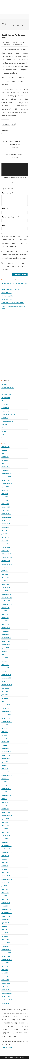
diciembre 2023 (6, 554)
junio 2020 (4, 695)
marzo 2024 (5, 544)
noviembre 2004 (6, 953)
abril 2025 (4, 500)
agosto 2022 (5, 607)
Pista (3, 428)
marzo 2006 (5, 899)
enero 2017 (4, 745)
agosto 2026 (5, 447)
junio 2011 (4, 802)
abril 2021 (4, 661)
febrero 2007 (5, 876)
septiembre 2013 (6, 775)
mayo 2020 (5, 698)
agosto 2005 (5, 923)
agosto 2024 (5, 527)
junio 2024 (4, 534)
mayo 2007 (4, 866)
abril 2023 (4, 581)
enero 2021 (4, 671)
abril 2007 (4, 869)
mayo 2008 (5, 825)
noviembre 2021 (6, 638)
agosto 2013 (5, 778)
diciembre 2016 (6, 748)
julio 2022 (4, 611)
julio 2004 (4, 966)
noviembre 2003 (6, 993)
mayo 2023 (5, 577)
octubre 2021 (5, 641)
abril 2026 (4, 460)
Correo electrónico (10, 217)
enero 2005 (5, 946)
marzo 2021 (5, 664)
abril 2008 (4, 829)
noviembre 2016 (6, 752)
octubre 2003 (5, 996)
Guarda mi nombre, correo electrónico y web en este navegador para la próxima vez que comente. (14, 241)
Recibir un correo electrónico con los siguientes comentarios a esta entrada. (14, 254)
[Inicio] (1, 25)
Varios (3, 438)
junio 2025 (4, 493)
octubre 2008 (5, 812)
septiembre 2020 (6, 685)
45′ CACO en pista (7, 296)
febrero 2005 (5, 943)
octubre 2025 (5, 480)
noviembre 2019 (6, 715)
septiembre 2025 (6, 483)
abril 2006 (4, 896)
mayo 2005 (5, 933)
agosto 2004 (5, 963)
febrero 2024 (5, 547)
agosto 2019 (5, 725)
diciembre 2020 (6, 675)
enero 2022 (5, 631)
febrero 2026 (5, 467)
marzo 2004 (5, 980)
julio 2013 (4, 782)
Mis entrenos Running (8, 414)
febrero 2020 (5, 705)
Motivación (4, 418)
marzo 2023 (5, 584)
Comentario (7, 193)
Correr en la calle (6, 292)
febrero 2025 (5, 507)
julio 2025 (4, 490)
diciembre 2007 (6, 842)
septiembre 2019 (6, 721)
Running (3, 431)
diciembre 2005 (6, 909)
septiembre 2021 (6, 644)
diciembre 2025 (6, 473)
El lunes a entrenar (7, 299)
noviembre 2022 (6, 597)
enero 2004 (5, 986)
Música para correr (7, 421)
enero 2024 (5, 550)
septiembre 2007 (6, 852)
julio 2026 (4, 450)
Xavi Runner (6, 42)
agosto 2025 (5, 487)
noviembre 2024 (6, 517)
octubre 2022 (5, 601)
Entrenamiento (6, 394)
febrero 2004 (5, 983)
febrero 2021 (5, 668)
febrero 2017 (5, 742)
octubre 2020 (5, 681)
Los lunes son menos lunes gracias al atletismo (14, 178)
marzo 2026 (5, 463)
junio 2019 (4, 731)
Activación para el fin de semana (11, 289)
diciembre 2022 (6, 594)
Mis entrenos (6, 44)
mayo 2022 (5, 618)
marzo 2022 (5, 624)
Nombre (5, 209)
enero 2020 (5, 708)
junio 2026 (4, 453)
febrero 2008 (5, 835)
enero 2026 (5, 470)
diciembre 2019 (6, 711)
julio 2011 (4, 799)
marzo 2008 (5, 832)
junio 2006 (4, 889)
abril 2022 (4, 621)
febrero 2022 (5, 628)
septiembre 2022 (6, 604)
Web (3, 225)
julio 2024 (4, 530)
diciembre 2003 (6, 990)
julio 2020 (4, 691)
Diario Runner (10, 1057)
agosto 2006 (5, 882)
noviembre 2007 (6, 846)
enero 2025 (5, 510)
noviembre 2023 (6, 557)
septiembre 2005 (6, 919)
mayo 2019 (4, 735)
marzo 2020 (5, 701)
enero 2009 (5, 809)
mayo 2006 (5, 892)
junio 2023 (4, 574)
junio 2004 (4, 970)
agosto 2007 (5, 856)
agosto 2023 (5, 567)
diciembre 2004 (6, 949)
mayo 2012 (4, 792)
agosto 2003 (5, 1003)
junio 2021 (4, 654)
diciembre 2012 (6, 788)
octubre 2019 (5, 718)
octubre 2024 (5, 520)
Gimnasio (4, 401)
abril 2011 (4, 805)
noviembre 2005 (6, 912)
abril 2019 (4, 738)
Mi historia (4, 404)
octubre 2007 (5, 849)
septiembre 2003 (6, 1000)
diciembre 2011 (6, 795)
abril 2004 (4, 976)
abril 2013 (4, 785)
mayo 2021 (4, 658)
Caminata (4, 384)
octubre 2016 (5, 755)
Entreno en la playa (14, 144)
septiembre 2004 (6, 959)
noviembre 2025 (6, 477)
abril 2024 (4, 540)
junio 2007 (4, 862)
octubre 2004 (5, 956)
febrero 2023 (5, 587)
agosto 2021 (5, 648)
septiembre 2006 (6, 879)
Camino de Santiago (7, 387)
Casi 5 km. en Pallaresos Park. (18, 25)
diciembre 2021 (6, 634)
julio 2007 (4, 859)
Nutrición (4, 424)
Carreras (4, 391)
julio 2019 (4, 728)
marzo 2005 (5, 939)
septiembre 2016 (6, 758)
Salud (3, 434)
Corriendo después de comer (14, 154)
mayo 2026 (5, 457)
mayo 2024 (5, 537)
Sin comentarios (17, 44)
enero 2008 (5, 839)
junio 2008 (4, 822)
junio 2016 (4, 768)
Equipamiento (5, 397)
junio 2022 (4, 614)
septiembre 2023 (6, 564)
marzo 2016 (5, 772)
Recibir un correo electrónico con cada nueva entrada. (14, 266)
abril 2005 (4, 936)
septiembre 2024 (6, 524)
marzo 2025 (5, 504)
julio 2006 (4, 886)
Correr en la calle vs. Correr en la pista (12, 303)
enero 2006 (5, 906)
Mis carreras (5, 408)
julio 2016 (4, 765)
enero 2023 (5, 591)
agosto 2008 (5, 819)
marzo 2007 (5, 872)
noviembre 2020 (6, 678)
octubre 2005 (5, 916)
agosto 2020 (5, 688)
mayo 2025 (5, 497)
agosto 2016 (5, 762)
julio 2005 (4, 926)
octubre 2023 (5, 560)
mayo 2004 (5, 973)
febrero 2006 (5, 902)
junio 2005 (4, 929)
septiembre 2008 (6, 815)
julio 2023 (4, 571)
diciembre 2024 (6, 514)
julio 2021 (4, 651)
